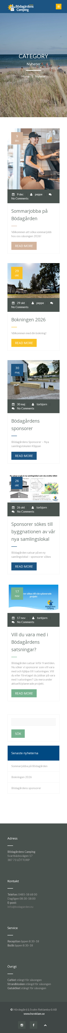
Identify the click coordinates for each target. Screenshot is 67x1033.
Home (25, 76)
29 (17, 273)
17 (17, 593)
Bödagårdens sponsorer (26, 788)
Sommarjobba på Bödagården (29, 766)
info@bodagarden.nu (20, 906)
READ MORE (24, 246)
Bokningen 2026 (21, 777)
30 (17, 370)
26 (17, 483)
